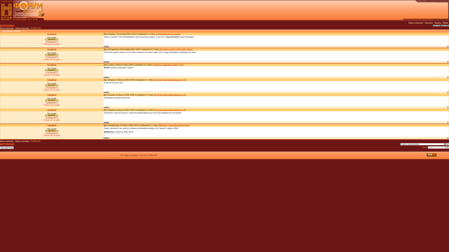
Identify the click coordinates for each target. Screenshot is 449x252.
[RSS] (36, 20)
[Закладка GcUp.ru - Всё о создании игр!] (31, 20)
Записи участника (22, 28)
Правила (437, 23)
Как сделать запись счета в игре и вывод (175, 49)
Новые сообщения (415, 23)
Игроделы (429, 23)
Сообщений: (51, 42)
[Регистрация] (20, 20)
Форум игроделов (7, 28)
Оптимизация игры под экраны (167, 34)
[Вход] (27, 20)
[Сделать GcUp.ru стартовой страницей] (29, 20)
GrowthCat (51, 34)
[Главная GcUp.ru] (6, 20)
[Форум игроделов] (14, 20)
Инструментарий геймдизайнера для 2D (170, 80)
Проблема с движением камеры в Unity (168, 65)
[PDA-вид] (34, 20)
